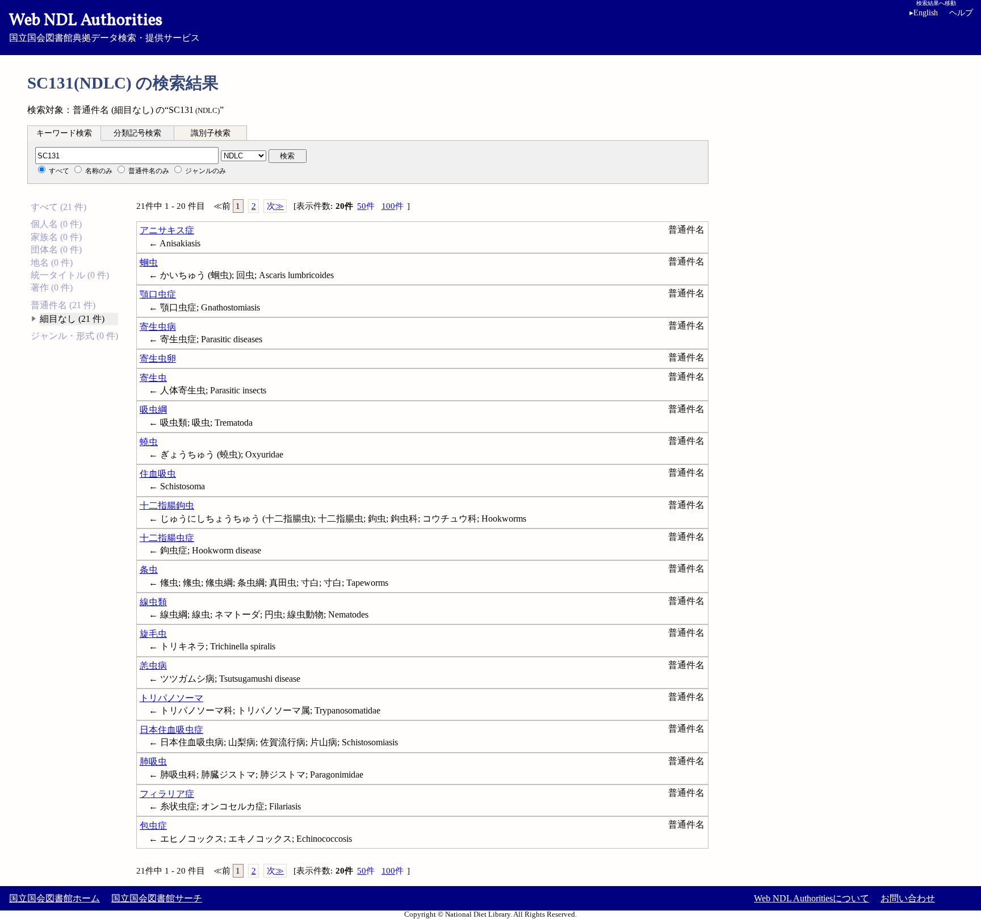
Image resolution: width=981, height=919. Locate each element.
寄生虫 (153, 378)
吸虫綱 (153, 409)
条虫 (149, 569)
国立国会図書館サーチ (156, 898)
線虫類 (153, 602)
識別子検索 (210, 133)
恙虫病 (153, 665)
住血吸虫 (158, 474)
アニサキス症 (167, 230)
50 (366, 206)
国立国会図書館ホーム (54, 898)
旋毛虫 (153, 634)
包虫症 (153, 825)
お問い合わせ (908, 898)
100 (393, 206)
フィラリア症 (167, 794)
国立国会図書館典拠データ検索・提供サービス (104, 26)
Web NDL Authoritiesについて (811, 898)
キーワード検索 (64, 133)
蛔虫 (149, 262)
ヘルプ (961, 13)
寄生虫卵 (158, 358)
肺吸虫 (153, 761)
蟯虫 (149, 442)
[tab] (64, 132)
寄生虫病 (158, 326)
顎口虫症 (158, 294)
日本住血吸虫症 (171, 730)
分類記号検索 (137, 133)
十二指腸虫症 (167, 538)
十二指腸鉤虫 (167, 505)
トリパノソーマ (171, 698)
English (923, 13)
